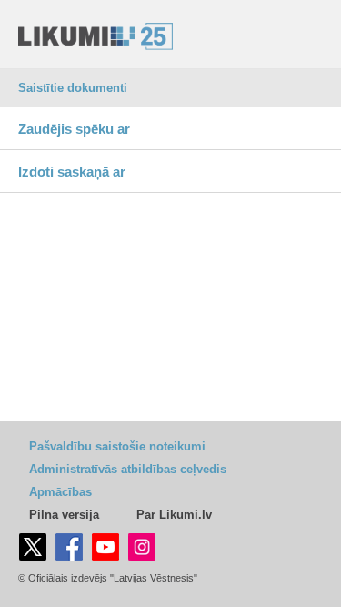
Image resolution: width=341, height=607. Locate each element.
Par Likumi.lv (174, 514)
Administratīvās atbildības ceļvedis (127, 469)
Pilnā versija (64, 514)
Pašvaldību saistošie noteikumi (117, 446)
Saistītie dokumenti (72, 88)
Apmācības (60, 492)
